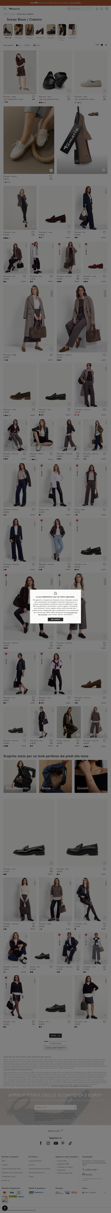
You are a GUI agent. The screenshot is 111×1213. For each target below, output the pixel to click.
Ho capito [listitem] (55, 619)
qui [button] (44, 612)
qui (54, 610)
